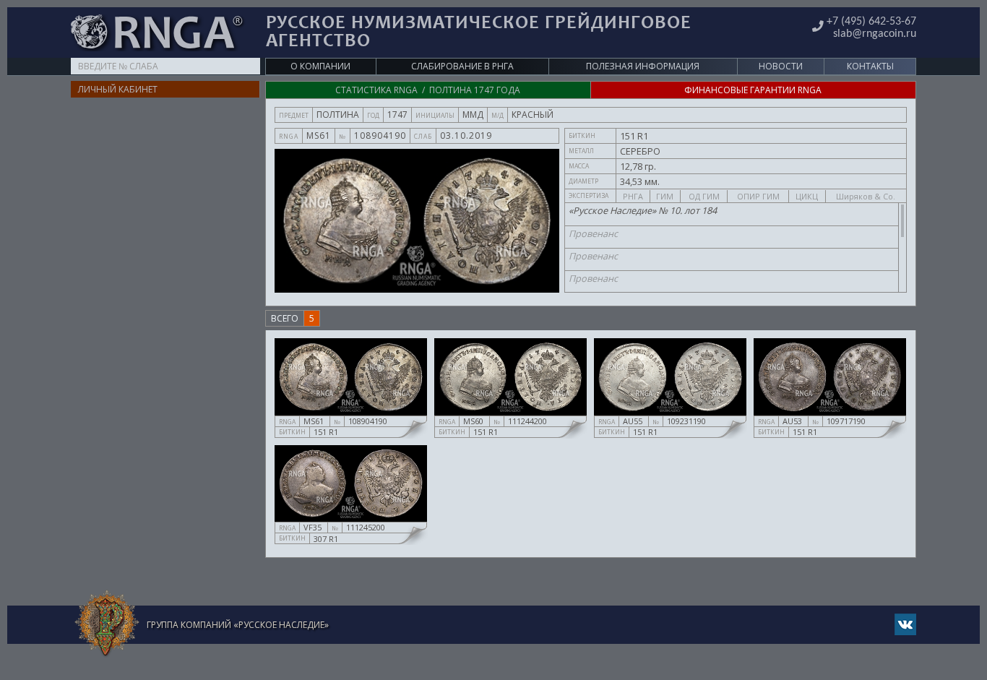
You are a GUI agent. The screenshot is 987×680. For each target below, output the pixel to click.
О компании (320, 66)
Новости (781, 66)
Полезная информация (642, 66)
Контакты (870, 66)
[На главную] (106, 624)
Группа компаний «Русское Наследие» (238, 625)
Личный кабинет (118, 89)
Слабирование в (462, 66)
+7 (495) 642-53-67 (871, 21)
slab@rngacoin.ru (874, 34)
